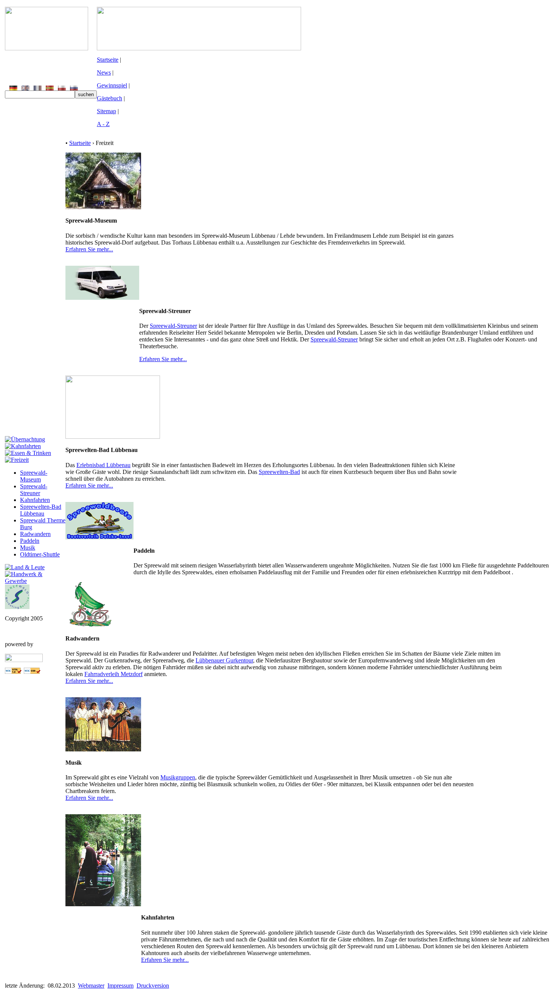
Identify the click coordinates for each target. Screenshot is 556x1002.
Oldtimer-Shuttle (40, 554)
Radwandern (35, 534)
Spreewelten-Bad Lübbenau (40, 510)
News (104, 72)
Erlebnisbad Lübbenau (103, 465)
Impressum (120, 985)
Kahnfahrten (35, 500)
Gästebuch (109, 98)
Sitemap (106, 111)
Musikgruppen (177, 777)
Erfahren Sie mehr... (89, 249)
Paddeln (29, 541)
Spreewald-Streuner (33, 489)
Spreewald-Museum (33, 476)
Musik (27, 547)
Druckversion (153, 985)
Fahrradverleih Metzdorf (113, 674)
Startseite (107, 59)
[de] (13, 88)
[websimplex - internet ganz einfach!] (24, 660)
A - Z (103, 124)
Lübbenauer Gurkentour (224, 660)
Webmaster (91, 985)
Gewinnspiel (112, 85)
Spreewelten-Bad (279, 472)
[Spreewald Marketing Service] (17, 607)
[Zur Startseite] (46, 48)
